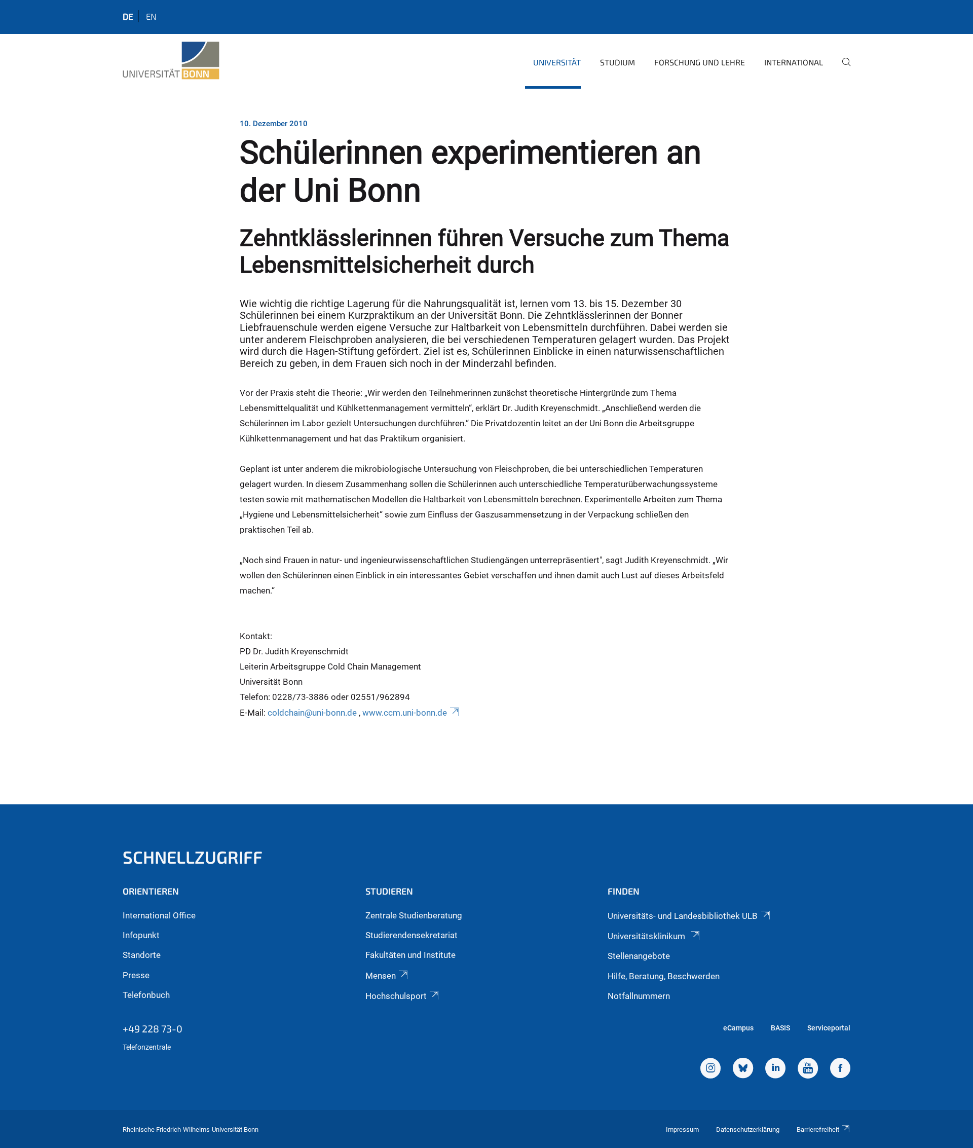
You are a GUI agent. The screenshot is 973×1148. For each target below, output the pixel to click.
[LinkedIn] (775, 1069)
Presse (136, 975)
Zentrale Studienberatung (413, 915)
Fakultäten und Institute (410, 955)
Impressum (682, 1129)
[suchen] (842, 69)
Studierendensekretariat (411, 935)
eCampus (738, 1028)
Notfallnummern (639, 996)
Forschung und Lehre (699, 62)
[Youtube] (808, 1069)
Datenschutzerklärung (747, 1129)
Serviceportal (828, 1028)
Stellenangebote (639, 956)
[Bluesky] (743, 1069)
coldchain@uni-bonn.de (313, 713)
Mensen (380, 976)
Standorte (142, 955)
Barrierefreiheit (818, 1129)
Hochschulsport (396, 996)
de (128, 16)
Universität (557, 62)
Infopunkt (141, 935)
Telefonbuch (146, 995)
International (793, 62)
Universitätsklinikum (647, 936)
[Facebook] (840, 1069)
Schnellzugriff (193, 856)
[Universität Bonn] (171, 61)
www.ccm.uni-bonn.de (404, 713)
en (151, 16)
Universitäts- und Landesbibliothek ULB (683, 916)
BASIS (780, 1028)
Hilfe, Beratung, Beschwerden (664, 976)
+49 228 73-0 (152, 1028)
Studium (617, 62)
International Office (159, 915)
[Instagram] (710, 1069)
